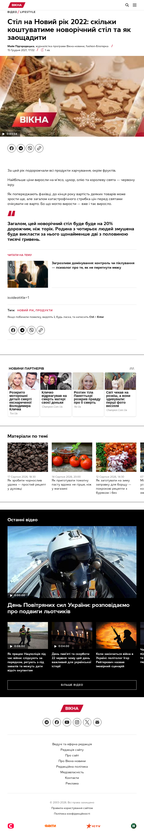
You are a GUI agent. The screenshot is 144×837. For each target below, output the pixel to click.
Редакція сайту (72, 750)
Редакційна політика (72, 766)
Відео (12, 12)
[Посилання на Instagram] (77, 722)
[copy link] (39, 148)
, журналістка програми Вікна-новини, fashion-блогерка (58, 46)
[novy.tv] (133, 826)
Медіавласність (72, 772)
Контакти (72, 778)
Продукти (44, 310)
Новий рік (25, 310)
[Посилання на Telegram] (47, 722)
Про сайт (72, 755)
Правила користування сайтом (72, 808)
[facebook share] (12, 148)
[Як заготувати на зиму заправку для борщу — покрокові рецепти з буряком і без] (116, 457)
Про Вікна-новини (72, 761)
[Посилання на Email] (97, 722)
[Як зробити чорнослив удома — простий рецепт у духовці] (28, 457)
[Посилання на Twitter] (87, 722)
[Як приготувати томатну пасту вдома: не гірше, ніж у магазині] (72, 457)
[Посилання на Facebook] (57, 722)
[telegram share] (21, 148)
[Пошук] (127, 5)
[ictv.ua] (93, 826)
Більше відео (72, 685)
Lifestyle (28, 12)
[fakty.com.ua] (50, 826)
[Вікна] (17, 5)
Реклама (72, 783)
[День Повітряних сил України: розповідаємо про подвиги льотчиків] (72, 562)
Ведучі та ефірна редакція (72, 744)
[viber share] (30, 148)
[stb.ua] (11, 826)
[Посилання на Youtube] (67, 722)
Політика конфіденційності (72, 813)
